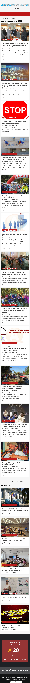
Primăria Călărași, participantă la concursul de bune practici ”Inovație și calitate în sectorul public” (14, 348)
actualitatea (6, 49)
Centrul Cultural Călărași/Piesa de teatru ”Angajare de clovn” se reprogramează (14, 425)
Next (21, 481)
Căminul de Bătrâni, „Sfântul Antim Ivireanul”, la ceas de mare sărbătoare (14, 273)
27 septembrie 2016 (14, 276)
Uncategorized (13, 39)
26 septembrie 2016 (14, 428)
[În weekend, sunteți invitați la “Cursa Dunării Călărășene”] (15, 184)
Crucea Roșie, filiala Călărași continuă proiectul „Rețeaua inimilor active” (13, 569)
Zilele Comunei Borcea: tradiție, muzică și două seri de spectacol (14, 626)
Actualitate (5, 79)
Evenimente (5, 39)
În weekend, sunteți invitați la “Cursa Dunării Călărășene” (13, 196)
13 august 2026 (13, 629)
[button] (2, 14)
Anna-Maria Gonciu (7, 161)
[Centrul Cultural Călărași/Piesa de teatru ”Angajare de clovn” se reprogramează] (15, 413)
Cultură (4, 420)
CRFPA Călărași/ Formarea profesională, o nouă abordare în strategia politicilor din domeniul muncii (15, 45)
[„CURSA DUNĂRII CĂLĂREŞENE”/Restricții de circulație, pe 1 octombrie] (15, 110)
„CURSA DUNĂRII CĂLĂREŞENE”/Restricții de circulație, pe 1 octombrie (14, 122)
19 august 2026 (13, 601)
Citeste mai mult (6, 59)
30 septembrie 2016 (14, 49)
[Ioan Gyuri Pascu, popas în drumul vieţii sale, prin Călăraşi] (15, 451)
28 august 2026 (13, 514)
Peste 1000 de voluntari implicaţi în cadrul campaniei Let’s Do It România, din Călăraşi (15, 310)
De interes (5, 117)
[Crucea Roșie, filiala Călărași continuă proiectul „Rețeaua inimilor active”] (15, 557)
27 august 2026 (13, 544)
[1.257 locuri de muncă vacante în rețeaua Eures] (15, 222)
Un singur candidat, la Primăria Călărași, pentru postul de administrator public (14, 158)
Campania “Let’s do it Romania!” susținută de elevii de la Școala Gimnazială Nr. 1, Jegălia (12, 388)
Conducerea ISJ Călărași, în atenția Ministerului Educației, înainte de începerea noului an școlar (15, 510)
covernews (14, 679)
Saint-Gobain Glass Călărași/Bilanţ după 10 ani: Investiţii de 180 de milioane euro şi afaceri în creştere (14, 85)
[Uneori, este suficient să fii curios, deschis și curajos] (15, 586)
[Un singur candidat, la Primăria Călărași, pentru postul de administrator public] (15, 146)
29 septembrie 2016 (14, 199)
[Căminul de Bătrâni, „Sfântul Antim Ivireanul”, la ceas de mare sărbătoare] (15, 261)
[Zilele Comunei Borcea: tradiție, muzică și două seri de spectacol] (15, 614)
